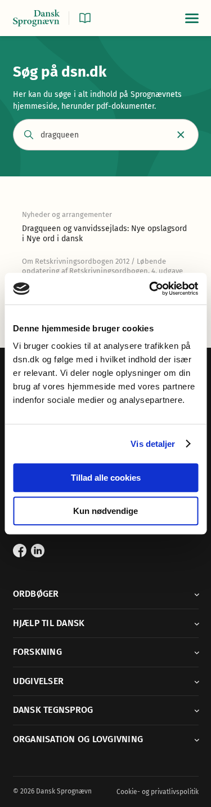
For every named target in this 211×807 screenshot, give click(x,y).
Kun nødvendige (105, 511)
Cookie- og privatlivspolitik (157, 792)
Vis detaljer (153, 444)
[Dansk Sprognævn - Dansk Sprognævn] (36, 18)
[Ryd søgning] (181, 135)
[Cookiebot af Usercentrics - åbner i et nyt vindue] (150, 288)
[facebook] (19, 550)
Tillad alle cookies (106, 477)
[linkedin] (37, 550)
